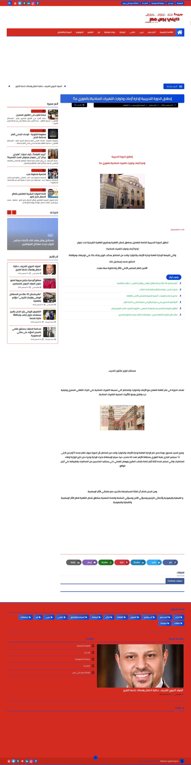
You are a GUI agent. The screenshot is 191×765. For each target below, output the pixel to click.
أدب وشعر (148, 617)
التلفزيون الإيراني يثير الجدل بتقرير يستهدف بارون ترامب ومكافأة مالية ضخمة (25, 314)
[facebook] (38, 3)
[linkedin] (29, 3)
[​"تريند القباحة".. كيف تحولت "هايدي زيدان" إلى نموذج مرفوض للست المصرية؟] (53, 154)
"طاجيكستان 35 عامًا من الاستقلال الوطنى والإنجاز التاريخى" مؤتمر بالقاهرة (147, 283)
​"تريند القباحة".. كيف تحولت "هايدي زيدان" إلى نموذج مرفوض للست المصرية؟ (26, 155)
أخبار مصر (152, 32)
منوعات (163, 623)
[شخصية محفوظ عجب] (53, 174)
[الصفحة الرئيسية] (179, 32)
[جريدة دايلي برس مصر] (164, 17)
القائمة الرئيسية (166, 32)
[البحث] (9, 3)
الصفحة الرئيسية (139, 105)
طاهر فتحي (177, 694)
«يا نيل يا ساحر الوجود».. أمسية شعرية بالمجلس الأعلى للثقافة (152, 296)
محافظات (24, 617)
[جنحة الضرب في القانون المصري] (53, 114)
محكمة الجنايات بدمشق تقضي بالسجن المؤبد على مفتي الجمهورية (26, 332)
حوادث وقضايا (109, 32)
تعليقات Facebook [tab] (175, 581)
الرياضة (122, 32)
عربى (141, 32)
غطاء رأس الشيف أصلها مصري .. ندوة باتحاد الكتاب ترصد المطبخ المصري (148, 314)
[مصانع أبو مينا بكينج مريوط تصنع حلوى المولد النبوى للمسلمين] (49, 283)
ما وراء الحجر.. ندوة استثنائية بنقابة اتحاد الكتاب (159, 289)
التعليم (90, 32)
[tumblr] (24, 3)
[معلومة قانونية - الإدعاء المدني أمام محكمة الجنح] (53, 134)
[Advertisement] (95, 62)
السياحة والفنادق (65, 32)
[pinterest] (22, 761)
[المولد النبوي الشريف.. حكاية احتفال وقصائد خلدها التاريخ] (49, 270)
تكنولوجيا (79, 32)
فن (99, 32)
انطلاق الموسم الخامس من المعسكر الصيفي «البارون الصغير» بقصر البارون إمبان (144, 308)
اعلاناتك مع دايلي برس (130, 3)
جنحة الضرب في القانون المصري (31, 115)
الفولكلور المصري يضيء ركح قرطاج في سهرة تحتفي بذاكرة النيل (151, 302)
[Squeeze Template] (182, 761)
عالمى (132, 32)
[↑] (95, 757)
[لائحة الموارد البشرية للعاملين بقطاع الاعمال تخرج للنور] (53, 193)
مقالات (177, 623)
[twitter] (20, 3)
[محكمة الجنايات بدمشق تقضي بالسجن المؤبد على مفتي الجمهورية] (49, 332)
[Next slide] (9, 212)
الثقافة (125, 105)
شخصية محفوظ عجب (36, 174)
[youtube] (15, 3)
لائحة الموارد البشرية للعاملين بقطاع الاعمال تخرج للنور (29, 195)
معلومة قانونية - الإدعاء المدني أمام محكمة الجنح (28, 135)
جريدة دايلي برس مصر (148, 761)
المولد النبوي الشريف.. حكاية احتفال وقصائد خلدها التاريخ (56, 86)
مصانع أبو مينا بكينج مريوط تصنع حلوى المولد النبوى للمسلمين (25, 282)
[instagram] (33, 3)
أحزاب (177, 617)
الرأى (108, 617)
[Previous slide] (14, 212)
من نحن (170, 3)
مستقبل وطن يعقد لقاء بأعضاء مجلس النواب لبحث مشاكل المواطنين (34, 242)
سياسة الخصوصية (158, 3)
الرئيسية (180, 3)
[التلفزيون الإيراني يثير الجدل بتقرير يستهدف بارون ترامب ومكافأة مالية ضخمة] (49, 315)
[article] (32, 234)
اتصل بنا (145, 3)
